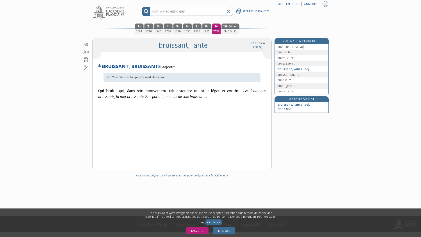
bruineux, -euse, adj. (291, 47)
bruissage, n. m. (288, 63)
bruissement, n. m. (290, 74)
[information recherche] (146, 11)
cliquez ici (213, 222)
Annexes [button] (311, 4)
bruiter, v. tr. (285, 91)
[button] (86, 44)
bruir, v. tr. (284, 52)
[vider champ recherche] (228, 11)
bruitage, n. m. (287, 86)
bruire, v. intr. (286, 58)
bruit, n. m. (284, 80)
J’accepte (197, 231)
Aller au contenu (109, 3)
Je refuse (224, 231)
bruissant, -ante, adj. (293, 69)
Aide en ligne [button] (288, 4)
